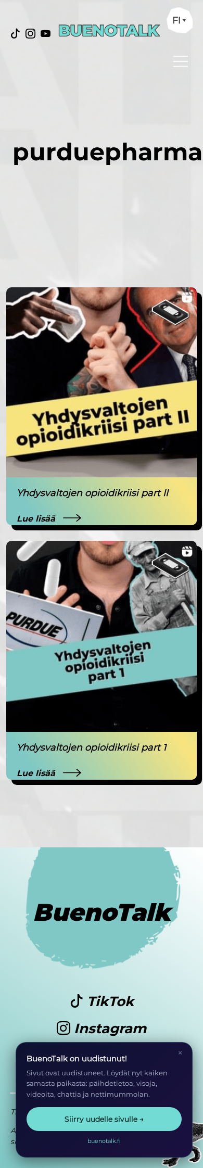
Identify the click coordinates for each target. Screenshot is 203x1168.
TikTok (108, 1001)
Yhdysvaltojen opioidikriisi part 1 (91, 747)
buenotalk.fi (104, 1141)
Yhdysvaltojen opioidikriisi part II (92, 493)
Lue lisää (37, 519)
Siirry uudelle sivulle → (104, 1119)
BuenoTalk (102, 912)
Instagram (108, 1028)
